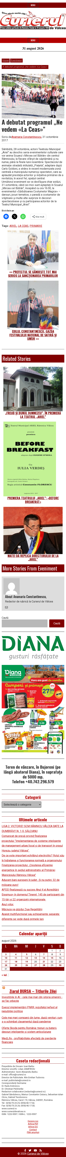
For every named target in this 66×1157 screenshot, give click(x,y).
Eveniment (16, 60)
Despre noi (33, 1121)
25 (16, 965)
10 (6, 958)
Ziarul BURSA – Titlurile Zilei (33, 991)
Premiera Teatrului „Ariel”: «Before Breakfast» (33, 500)
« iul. (4, 975)
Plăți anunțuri (33, 1132)
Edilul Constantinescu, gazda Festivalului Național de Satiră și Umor (33, 335)
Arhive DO (33, 1126)
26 (26, 965)
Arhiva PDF (33, 1124)
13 (35, 958)
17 (6, 961)
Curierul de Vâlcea (38, 1153)
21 (44, 961)
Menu (33, 5)
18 (16, 961)
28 (44, 965)
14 (44, 958)
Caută (5, 617)
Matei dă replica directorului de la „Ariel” (33, 558)
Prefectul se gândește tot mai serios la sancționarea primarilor (33, 274)
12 (26, 958)
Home (6, 60)
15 (52, 958)
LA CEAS (23, 226)
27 (35, 965)
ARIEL (13, 226)
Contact (33, 1129)
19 (26, 961)
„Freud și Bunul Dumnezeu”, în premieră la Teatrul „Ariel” (33, 415)
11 (16, 958)
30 (60, 965)
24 (6, 965)
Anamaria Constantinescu (26, 137)
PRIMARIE (36, 226)
